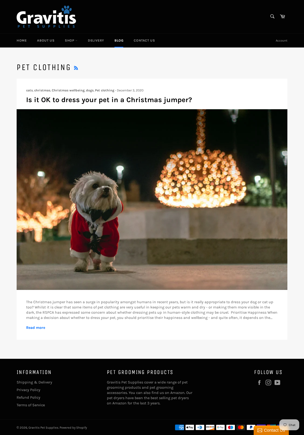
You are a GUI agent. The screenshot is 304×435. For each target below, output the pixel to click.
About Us (45, 40)
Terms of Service (31, 405)
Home (22, 40)
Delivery (96, 40)
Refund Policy (28, 397)
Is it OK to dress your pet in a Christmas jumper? (109, 99)
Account (281, 40)
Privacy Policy (28, 390)
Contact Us (144, 40)
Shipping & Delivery (34, 382)
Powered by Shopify (73, 427)
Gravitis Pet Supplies (43, 427)
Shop (70, 40)
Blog (118, 40)
